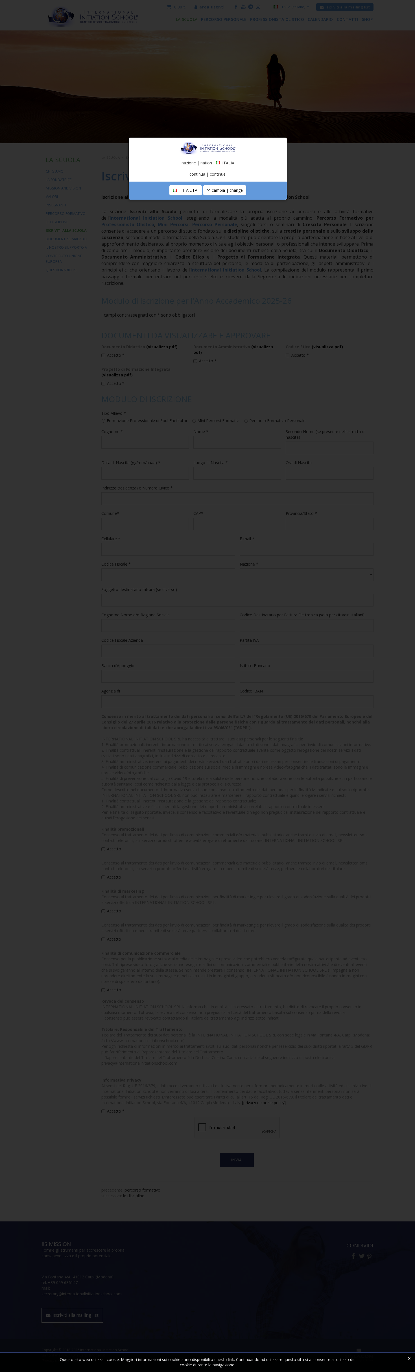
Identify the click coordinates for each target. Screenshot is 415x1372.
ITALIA (188, 190)
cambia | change (227, 190)
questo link (224, 1359)
